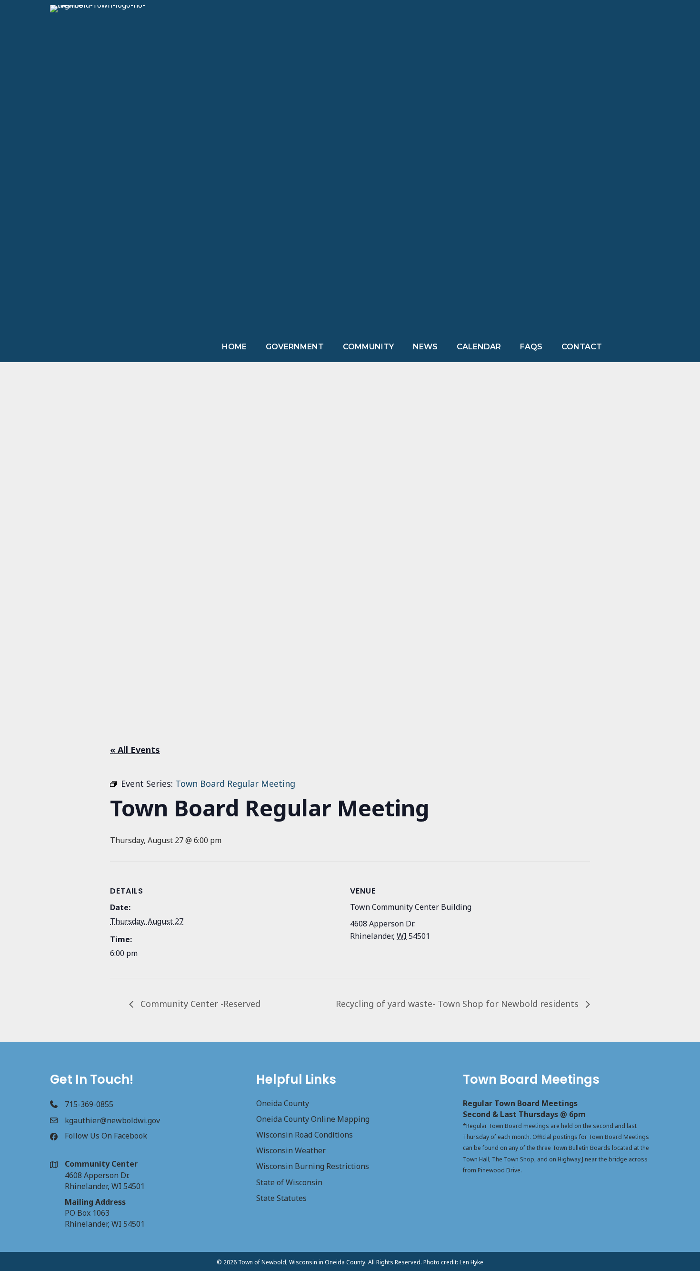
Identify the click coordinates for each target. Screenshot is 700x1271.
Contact (581, 346)
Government (295, 346)
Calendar (479, 346)
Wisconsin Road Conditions (304, 1134)
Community (368, 346)
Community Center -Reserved (199, 1003)
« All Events (135, 749)
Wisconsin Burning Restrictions (312, 1166)
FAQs (531, 346)
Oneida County (282, 1103)
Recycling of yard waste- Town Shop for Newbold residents (458, 1003)
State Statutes (281, 1198)
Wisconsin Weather (291, 1150)
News (425, 346)
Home (234, 346)
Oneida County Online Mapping (313, 1119)
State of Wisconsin (289, 1182)
